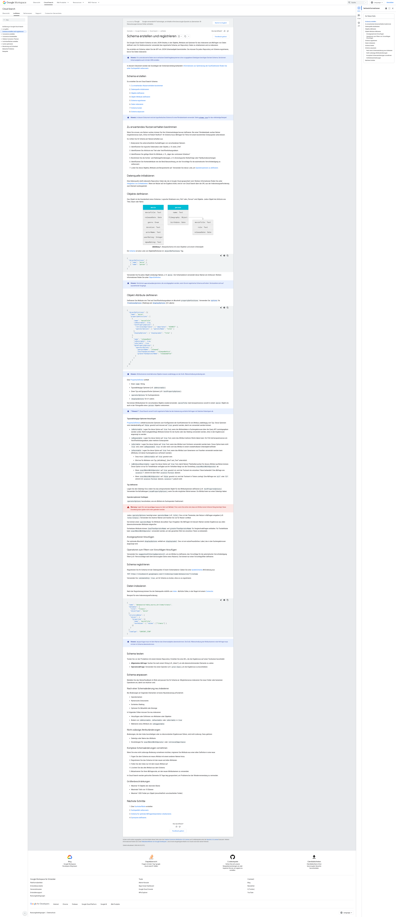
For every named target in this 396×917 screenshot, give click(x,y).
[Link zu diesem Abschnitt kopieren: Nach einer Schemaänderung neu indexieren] (171, 688)
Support (38, 13)
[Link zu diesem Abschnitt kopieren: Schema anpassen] (149, 675)
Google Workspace (141, 31)
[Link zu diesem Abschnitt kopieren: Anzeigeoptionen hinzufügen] (156, 537)
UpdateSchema (197, 570)
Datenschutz (51, 912)
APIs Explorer (143, 892)
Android (56, 904)
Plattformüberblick (36, 882)
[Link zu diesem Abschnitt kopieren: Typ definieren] (140, 485)
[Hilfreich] (224, 31)
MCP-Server (92, 2)
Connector (209, 591)
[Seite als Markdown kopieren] (185, 36)
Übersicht (36, 2)
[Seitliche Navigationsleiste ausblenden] (25, 913)
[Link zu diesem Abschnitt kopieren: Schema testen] (146, 654)
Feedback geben (221, 36)
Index (175, 591)
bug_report (386, 8)
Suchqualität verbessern (139, 810)
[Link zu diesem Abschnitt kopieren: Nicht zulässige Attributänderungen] (162, 730)
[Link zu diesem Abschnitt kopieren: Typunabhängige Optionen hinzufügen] (158, 418)
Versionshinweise (36, 889)
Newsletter (251, 886)
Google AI (104, 904)
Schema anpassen (137, 112)
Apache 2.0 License (212, 839)
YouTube (250, 892)
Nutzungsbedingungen (37, 896)
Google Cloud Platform (89, 904)
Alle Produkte (61, 2)
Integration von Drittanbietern (137, 184)
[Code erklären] (221, 255)
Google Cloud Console (146, 889)
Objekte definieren (137, 93)
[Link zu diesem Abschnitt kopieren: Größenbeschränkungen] (152, 781)
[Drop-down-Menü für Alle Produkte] (68, 2)
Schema (132, 251)
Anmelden (390, 2)
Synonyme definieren (138, 818)
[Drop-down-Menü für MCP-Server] (99, 2)
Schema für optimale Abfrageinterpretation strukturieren (151, 814)
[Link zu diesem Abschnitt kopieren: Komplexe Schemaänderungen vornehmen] (169, 748)
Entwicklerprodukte (36, 886)
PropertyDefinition (137, 380)
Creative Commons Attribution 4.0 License (176, 839)
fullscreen (389, 8)
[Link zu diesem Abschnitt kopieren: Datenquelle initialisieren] (156, 176)
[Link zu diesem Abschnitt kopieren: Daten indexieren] (148, 586)
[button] (13, 29)
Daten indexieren (137, 104)
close (392, 8)
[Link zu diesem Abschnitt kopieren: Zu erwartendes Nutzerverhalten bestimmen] (179, 127)
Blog (249, 882)
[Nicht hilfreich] (227, 31)
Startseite (130, 31)
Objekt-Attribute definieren (140, 97)
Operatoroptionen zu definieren (207, 168)
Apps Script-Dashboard (146, 886)
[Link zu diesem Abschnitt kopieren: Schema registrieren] (152, 564)
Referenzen (28, 13)
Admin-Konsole (144, 882)
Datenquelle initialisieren (140, 89)
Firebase (75, 904)
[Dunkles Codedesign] (224, 255)
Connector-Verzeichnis (53, 13)
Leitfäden (16, 13)
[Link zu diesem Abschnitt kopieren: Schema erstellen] (148, 76)
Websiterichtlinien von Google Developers (154, 841)
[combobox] (357, 2)
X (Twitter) (251, 889)
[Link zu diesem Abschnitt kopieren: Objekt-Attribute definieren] (159, 295)
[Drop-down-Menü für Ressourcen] (83, 2)
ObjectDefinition (155, 277)
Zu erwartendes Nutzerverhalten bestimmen (147, 86)
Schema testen (136, 108)
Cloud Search (48, 2)
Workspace (20, 2)
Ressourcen (77, 2)
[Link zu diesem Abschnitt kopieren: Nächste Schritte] (147, 801)
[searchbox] (13, 20)
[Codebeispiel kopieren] (227, 255)
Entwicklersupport (36, 892)
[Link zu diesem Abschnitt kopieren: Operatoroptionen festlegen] (150, 497)
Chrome (65, 904)
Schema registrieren (138, 100)
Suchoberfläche (140, 806)
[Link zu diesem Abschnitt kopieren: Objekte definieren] (150, 194)
